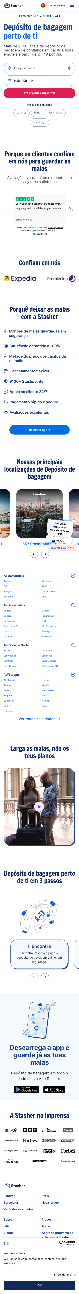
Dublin (7, 705)
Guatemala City (12, 626)
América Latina (14, 605)
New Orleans (10, 666)
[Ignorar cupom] (74, 521)
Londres (21, 112)
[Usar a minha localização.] (70, 68)
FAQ (6, 1226)
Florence (8, 711)
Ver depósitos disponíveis (39, 93)
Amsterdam (10, 680)
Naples (45, 700)
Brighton (8, 695)
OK (39, 1285)
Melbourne (47, 581)
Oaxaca (46, 610)
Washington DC (50, 666)
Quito (44, 621)
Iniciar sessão (57, 5)
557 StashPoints (36, 544)
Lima (6, 631)
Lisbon (45, 680)
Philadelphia (48, 650)
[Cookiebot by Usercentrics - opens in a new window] (59, 1242)
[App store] (54, 1089)
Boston (7, 650)
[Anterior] (34, 554)
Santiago (46, 631)
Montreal (8, 660)
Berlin (7, 690)
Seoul (45, 596)
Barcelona (11, 1202)
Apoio (46, 1226)
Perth (44, 586)
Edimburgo (39, 122)
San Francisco (49, 660)
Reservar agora (39, 430)
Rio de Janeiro (49, 626)
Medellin (8, 636)
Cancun (8, 615)
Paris (37, 112)
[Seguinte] (45, 554)
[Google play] (26, 1089)
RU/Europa (11, 674)
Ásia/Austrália (14, 576)
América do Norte (16, 645)
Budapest (9, 700)
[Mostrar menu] (72, 5)
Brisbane (8, 596)
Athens (7, 685)
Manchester (48, 690)
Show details (62, 1274)
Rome (45, 705)
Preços (47, 1219)
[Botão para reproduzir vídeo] (39, 807)
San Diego (47, 655)
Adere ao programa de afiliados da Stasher (57, 1235)
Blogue (9, 1233)
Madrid (45, 685)
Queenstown (48, 591)
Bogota (7, 610)
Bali (5, 586)
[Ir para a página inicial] (13, 5)
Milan (44, 695)
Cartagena (9, 621)
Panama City (48, 615)
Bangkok (8, 591)
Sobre (8, 1219)
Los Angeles (10, 655)
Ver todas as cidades (36, 719)
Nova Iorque (55, 112)
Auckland (8, 581)
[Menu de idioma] (43, 5)
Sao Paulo (47, 636)
